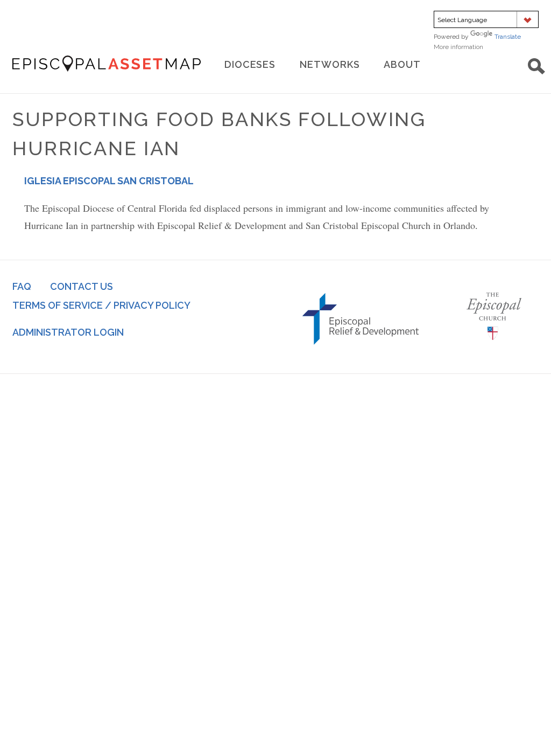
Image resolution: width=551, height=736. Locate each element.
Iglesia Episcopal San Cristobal (109, 180)
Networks (329, 64)
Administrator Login (68, 332)
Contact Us (81, 286)
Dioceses (250, 64)
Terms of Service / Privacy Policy (101, 305)
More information (473, 47)
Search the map (536, 66)
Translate (508, 36)
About (402, 64)
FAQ (21, 286)
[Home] (106, 63)
